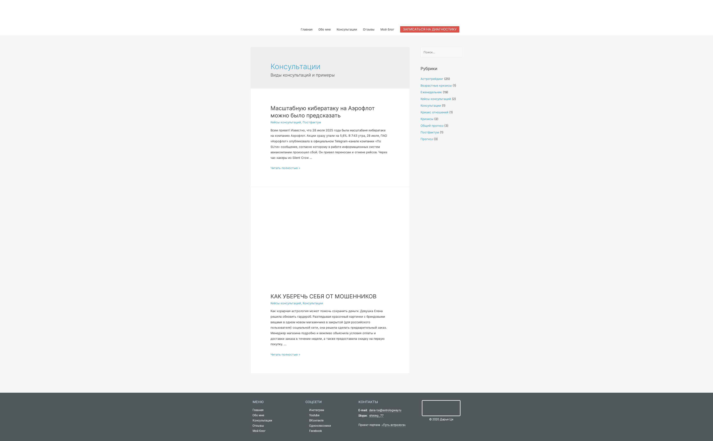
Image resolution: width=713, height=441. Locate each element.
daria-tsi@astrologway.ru (385, 410)
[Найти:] (441, 52)
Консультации (347, 29)
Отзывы (369, 29)
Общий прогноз (432, 125)
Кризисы (427, 119)
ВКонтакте (316, 420)
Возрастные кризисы (436, 85)
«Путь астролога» (394, 425)
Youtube (314, 415)
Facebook (315, 431)
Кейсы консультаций (286, 122)
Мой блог (387, 29)
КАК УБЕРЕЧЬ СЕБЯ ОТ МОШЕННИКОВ (324, 296)
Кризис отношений (434, 112)
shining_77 (376, 415)
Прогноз (427, 139)
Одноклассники (319, 425)
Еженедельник (431, 92)
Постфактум (312, 122)
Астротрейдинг (432, 79)
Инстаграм (316, 410)
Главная (306, 29)
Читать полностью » (285, 168)
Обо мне (324, 29)
